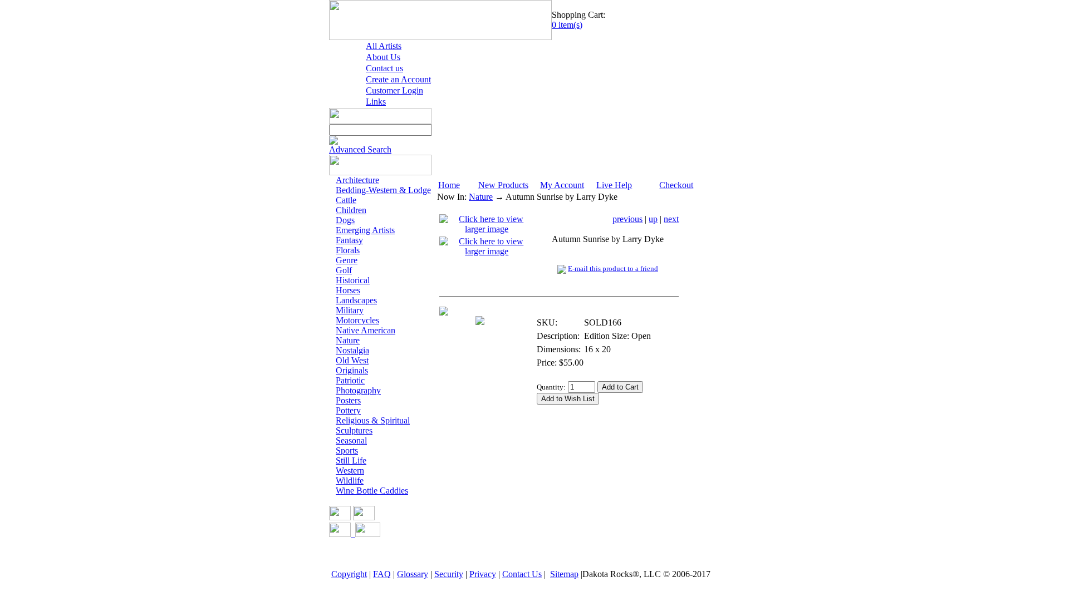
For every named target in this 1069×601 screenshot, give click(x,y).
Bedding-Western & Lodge (383, 190)
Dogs (345, 220)
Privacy (482, 574)
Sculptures (354, 430)
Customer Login (394, 90)
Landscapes (356, 300)
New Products (503, 185)
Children (351, 210)
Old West (352, 360)
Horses (348, 290)
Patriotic (350, 380)
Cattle (346, 200)
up (653, 219)
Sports (347, 450)
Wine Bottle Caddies (372, 490)
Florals (348, 250)
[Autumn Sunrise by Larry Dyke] (486, 231)
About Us (383, 57)
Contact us (384, 68)
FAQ (382, 574)
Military (350, 310)
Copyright (349, 574)
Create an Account (398, 79)
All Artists (383, 46)
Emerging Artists (365, 230)
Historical (353, 280)
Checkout (676, 185)
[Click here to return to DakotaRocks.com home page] (440, 37)
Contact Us (522, 574)
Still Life (351, 460)
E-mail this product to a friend (613, 268)
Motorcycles (357, 320)
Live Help (614, 185)
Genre (346, 260)
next (671, 219)
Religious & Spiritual (373, 420)
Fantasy (349, 240)
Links (376, 101)
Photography (358, 390)
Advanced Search (360, 149)
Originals (352, 370)
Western (350, 470)
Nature (348, 340)
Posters (348, 400)
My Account (562, 185)
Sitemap (564, 574)
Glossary (412, 574)
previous (627, 219)
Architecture (357, 180)
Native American (365, 330)
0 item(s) (567, 24)
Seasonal (351, 440)
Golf (344, 270)
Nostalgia (352, 350)
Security (448, 574)
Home (449, 185)
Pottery (348, 410)
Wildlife (350, 480)
